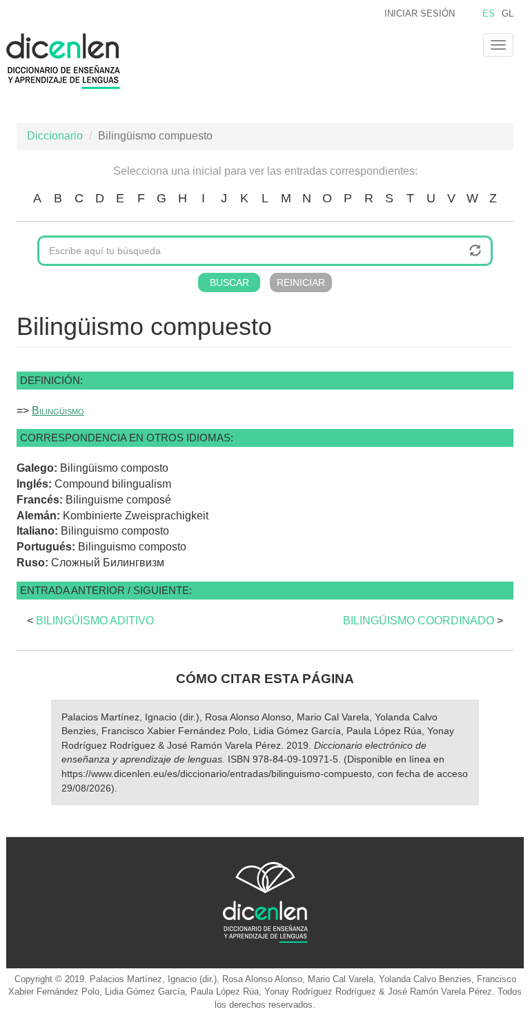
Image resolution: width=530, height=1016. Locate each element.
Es (488, 13)
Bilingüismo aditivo (95, 620)
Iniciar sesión (419, 13)
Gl (507, 13)
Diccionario (55, 136)
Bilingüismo (58, 410)
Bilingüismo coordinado (418, 620)
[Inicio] (68, 61)
